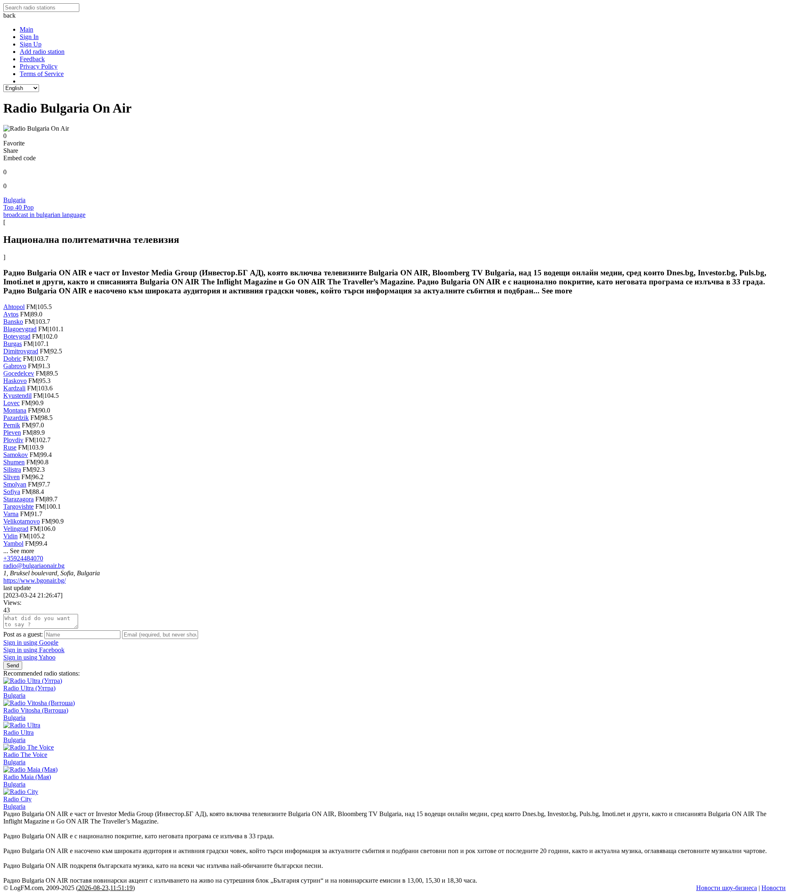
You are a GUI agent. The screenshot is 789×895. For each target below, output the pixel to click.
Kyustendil (17, 395)
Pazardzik (16, 417)
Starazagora (18, 499)
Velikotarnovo (21, 521)
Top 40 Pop (18, 207)
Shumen (14, 462)
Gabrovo (14, 365)
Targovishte (18, 506)
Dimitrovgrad (20, 351)
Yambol (13, 543)
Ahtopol (14, 306)
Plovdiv (13, 439)
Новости (773, 887)
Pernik (11, 425)
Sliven (11, 476)
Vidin (10, 536)
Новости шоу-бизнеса (726, 887)
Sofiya (11, 491)
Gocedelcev (18, 373)
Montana (14, 410)
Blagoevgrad (20, 328)
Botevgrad (16, 336)
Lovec (11, 402)
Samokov (15, 454)
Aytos (10, 314)
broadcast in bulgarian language (44, 214)
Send (13, 665)
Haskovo (15, 380)
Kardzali (14, 388)
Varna (10, 513)
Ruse (9, 447)
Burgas (12, 343)
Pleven (12, 432)
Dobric (12, 358)
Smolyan (14, 484)
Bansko (13, 321)
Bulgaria (14, 199)
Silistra (12, 469)
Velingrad (15, 528)
